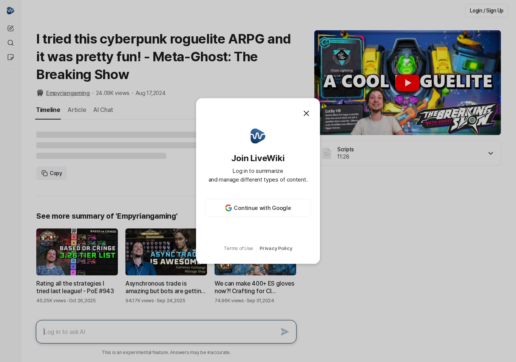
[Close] (306, 113)
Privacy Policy (276, 248)
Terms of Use (238, 248)
